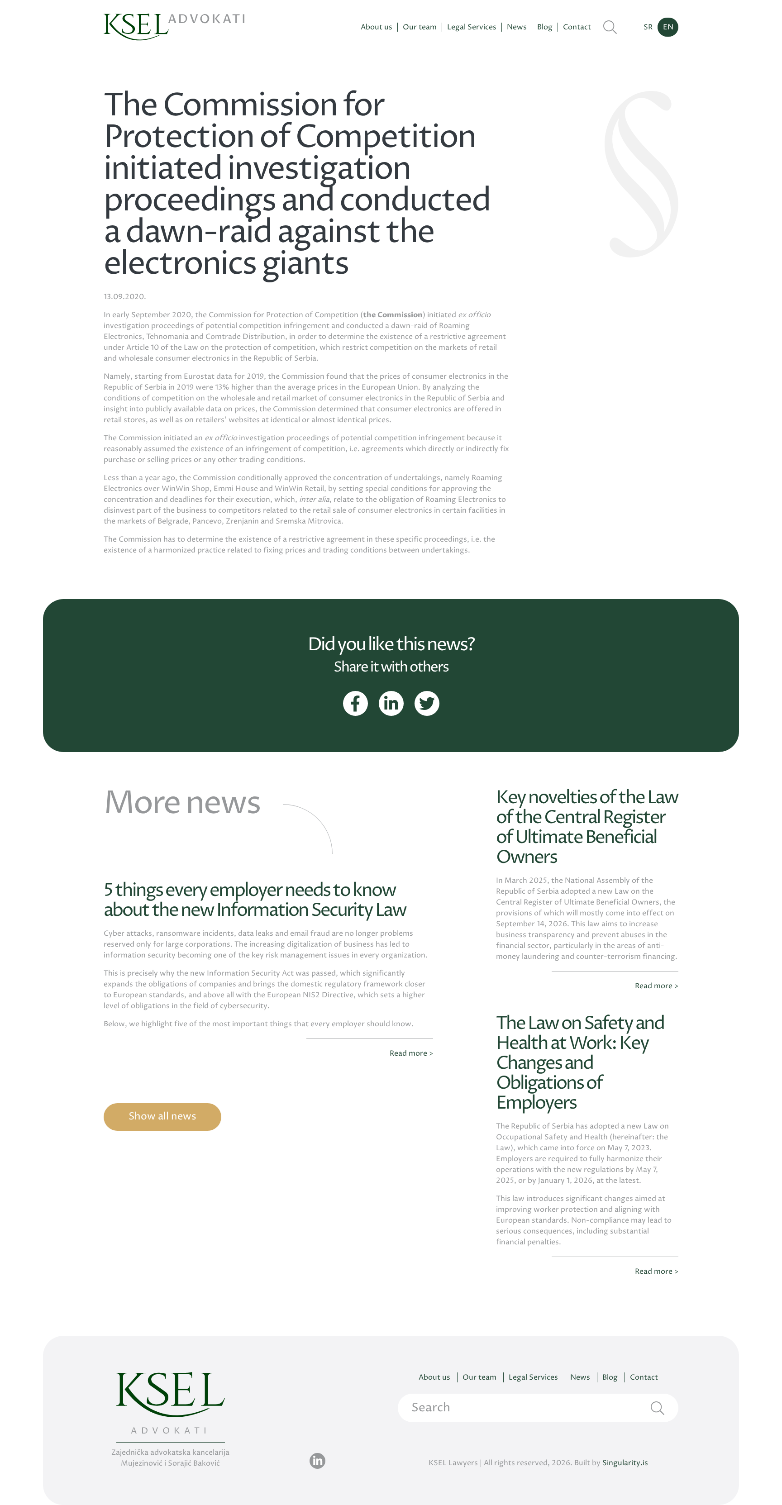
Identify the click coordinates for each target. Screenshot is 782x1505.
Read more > (411, 1053)
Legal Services (471, 27)
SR (648, 27)
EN (668, 27)
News (517, 27)
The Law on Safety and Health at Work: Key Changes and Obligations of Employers (580, 1063)
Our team (420, 27)
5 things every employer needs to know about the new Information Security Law (255, 900)
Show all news (162, 1117)
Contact (577, 27)
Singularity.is (625, 1463)
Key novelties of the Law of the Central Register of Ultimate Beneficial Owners (587, 828)
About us (376, 27)
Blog (545, 27)
